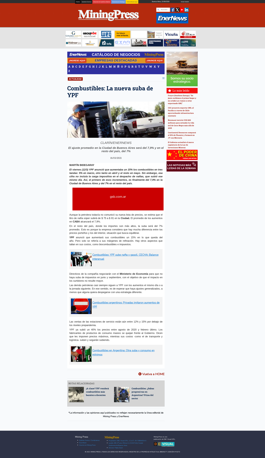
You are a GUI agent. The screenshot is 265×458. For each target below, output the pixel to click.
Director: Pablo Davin (116, 448)
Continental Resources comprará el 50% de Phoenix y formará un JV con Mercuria (182, 135)
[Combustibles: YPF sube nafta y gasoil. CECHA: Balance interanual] (115, 265)
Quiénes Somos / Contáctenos (89, 440)
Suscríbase (82, 443)
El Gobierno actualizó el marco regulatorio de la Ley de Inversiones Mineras (181, 145)
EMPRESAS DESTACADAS (116, 60)
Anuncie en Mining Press (87, 445)
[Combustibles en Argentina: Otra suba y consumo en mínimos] (115, 361)
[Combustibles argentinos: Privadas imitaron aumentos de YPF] (115, 313)
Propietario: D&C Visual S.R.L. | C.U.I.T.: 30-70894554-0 (127, 441)
